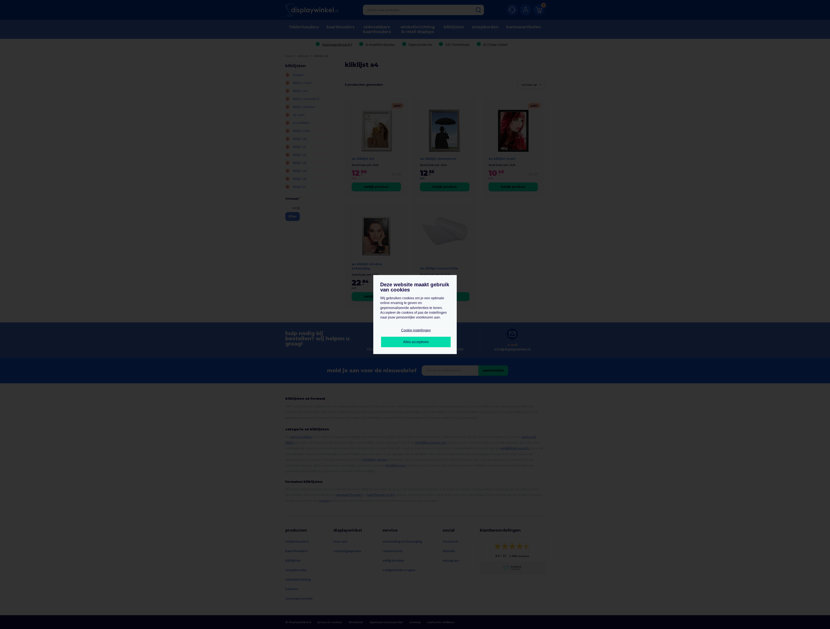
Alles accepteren (416, 342)
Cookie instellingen (416, 330)
